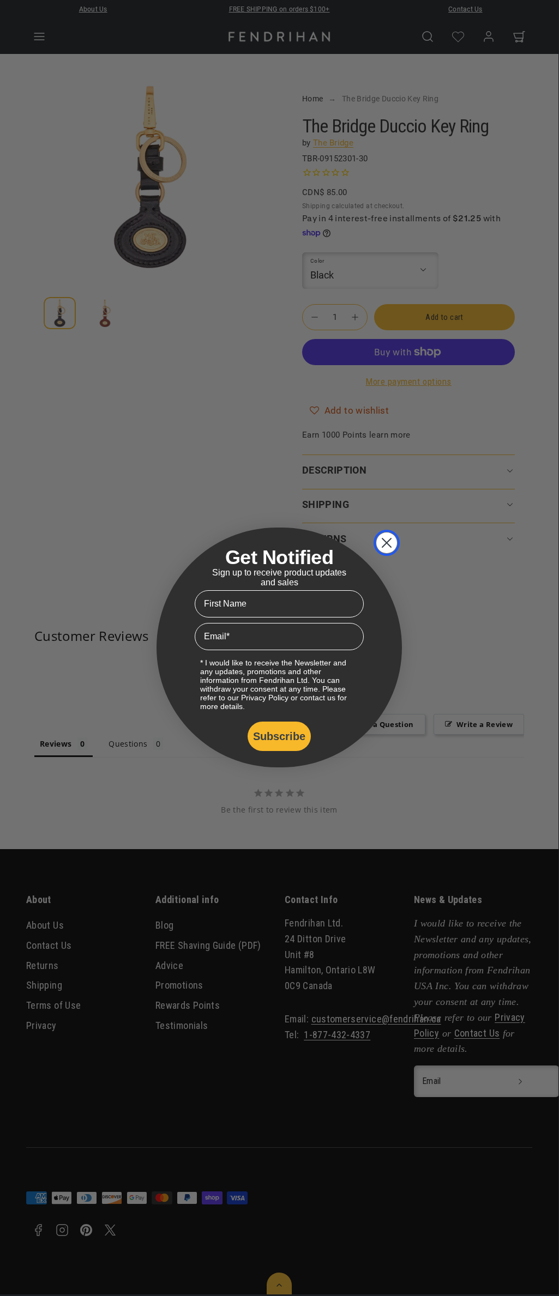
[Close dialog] (387, 543)
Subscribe (279, 736)
